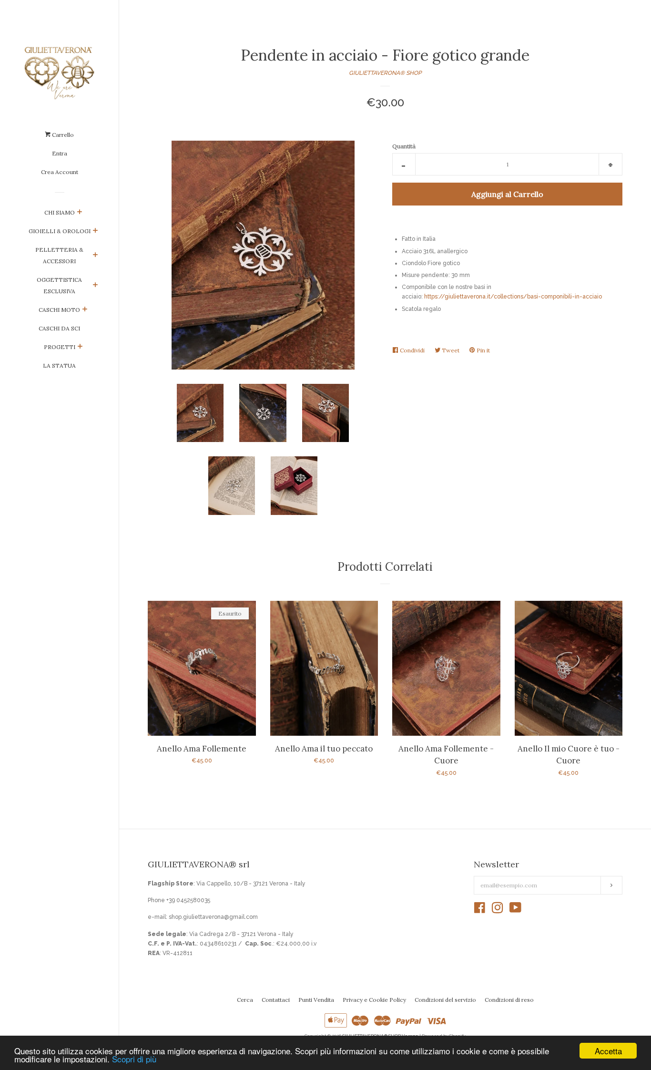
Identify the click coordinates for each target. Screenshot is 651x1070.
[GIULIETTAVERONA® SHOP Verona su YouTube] (515, 910)
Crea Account (59, 171)
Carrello (62, 134)
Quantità (404, 146)
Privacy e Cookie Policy (374, 999)
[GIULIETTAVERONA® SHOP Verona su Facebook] (480, 910)
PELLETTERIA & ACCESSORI (59, 255)
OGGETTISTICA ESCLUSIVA (59, 285)
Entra (59, 153)
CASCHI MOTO (59, 309)
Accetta (608, 1051)
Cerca (245, 999)
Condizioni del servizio (445, 999)
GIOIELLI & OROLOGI (60, 231)
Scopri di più (134, 1059)
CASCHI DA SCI (59, 328)
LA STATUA (59, 365)
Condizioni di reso (509, 999)
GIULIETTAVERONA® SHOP (385, 73)
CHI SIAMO (59, 212)
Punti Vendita (316, 999)
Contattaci (276, 999)
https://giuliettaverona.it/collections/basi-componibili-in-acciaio (513, 296)
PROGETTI (59, 346)
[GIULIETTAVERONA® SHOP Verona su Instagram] (497, 910)
